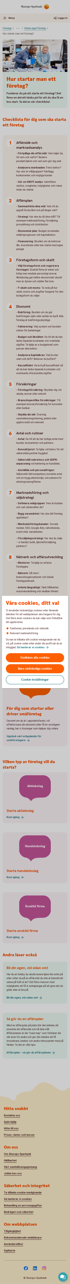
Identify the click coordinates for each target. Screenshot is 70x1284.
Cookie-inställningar (35, 680)
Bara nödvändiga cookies (35, 669)
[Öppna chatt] (62, 1276)
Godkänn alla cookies (35, 658)
